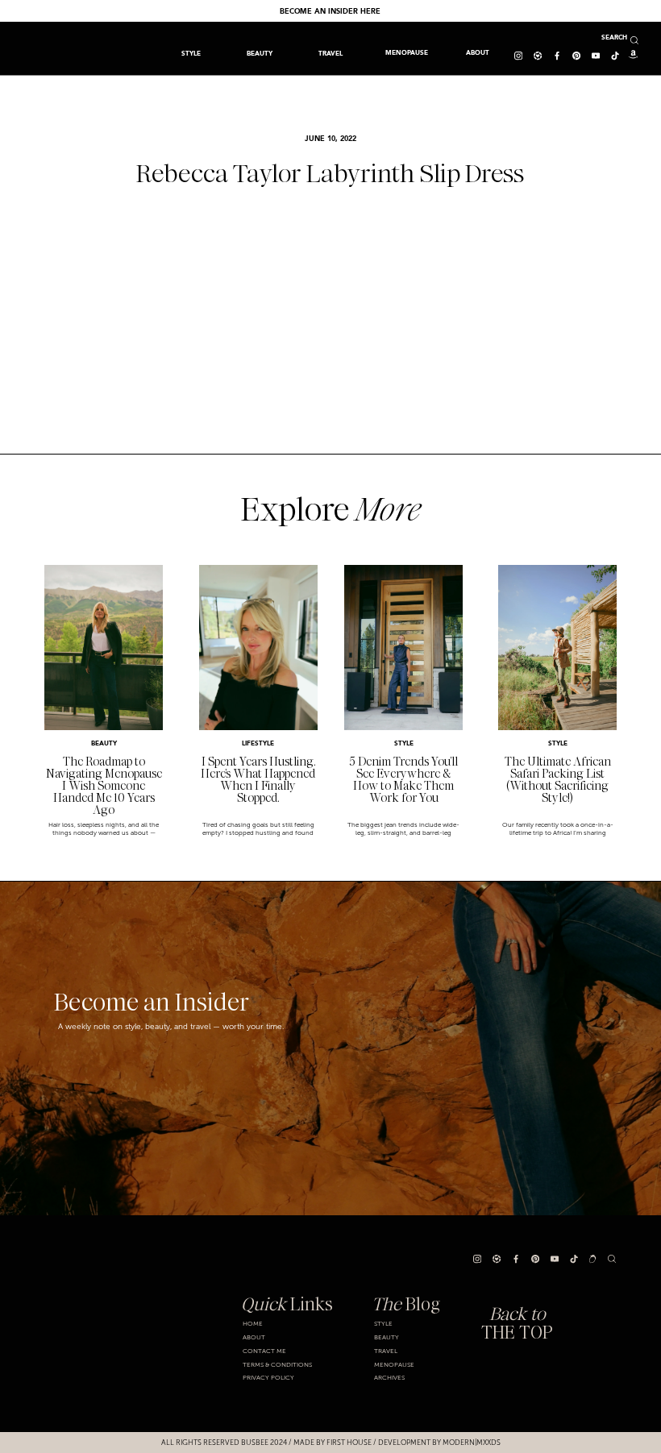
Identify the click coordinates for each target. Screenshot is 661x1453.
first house (349, 1442)
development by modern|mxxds (439, 1442)
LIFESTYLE (258, 744)
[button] (330, 53)
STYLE (404, 744)
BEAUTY (104, 744)
